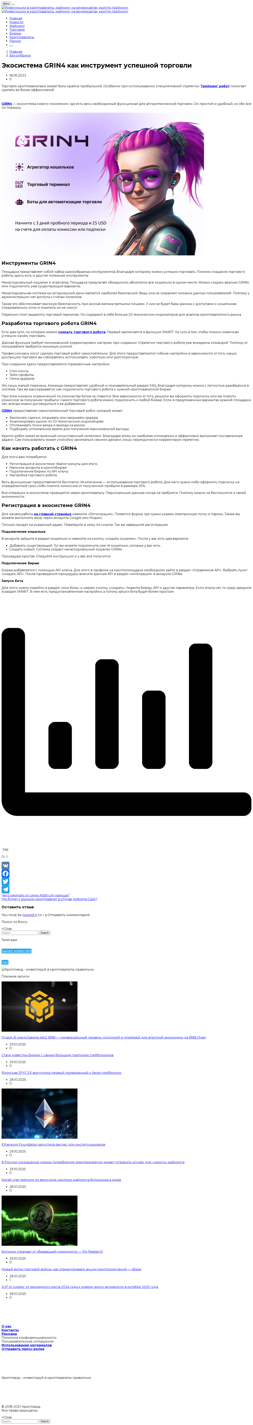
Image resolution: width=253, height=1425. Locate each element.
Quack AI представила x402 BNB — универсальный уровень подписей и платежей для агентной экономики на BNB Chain (104, 1037)
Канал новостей (16, 951)
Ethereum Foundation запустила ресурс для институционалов (53, 1144)
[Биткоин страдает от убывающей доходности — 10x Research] (39, 1245)
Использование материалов (27, 1345)
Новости (16, 22)
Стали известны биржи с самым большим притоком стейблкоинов (57, 1055)
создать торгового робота (82, 332)
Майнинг (17, 26)
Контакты (10, 1330)
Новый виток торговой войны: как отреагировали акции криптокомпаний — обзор (71, 1269)
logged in (30, 915)
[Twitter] (126, 881)
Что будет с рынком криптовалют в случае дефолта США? (49, 899)
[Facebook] (126, 874)
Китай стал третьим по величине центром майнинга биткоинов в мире (61, 1180)
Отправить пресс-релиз (23, 1349)
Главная (15, 18)
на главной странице (53, 514)
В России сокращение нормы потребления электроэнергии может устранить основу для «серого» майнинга (93, 1162)
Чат (5, 962)
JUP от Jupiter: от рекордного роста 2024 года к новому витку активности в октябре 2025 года (80, 1287)
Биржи (15, 33)
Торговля (17, 30)
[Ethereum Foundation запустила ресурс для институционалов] (39, 1137)
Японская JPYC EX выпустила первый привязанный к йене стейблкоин (61, 1073)
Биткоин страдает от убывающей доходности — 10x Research (52, 1251)
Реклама (9, 1334)
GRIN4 (7, 104)
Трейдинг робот (215, 86)
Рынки (15, 41)
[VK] (126, 866)
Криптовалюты (21, 37)
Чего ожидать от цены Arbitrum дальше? (36, 895)
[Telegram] (126, 889)
